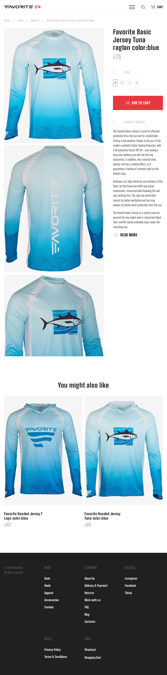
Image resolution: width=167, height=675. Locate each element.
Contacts (90, 621)
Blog (87, 614)
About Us (90, 578)
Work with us (93, 600)
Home (7, 20)
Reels (47, 585)
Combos (49, 607)
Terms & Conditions (55, 657)
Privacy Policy (52, 649)
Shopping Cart (93, 657)
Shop (20, 20)
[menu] (132, 7)
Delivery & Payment (96, 585)
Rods (47, 578)
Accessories (51, 600)
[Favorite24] (22, 6)
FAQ (87, 607)
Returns (89, 593)
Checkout (90, 649)
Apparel (35, 20)
